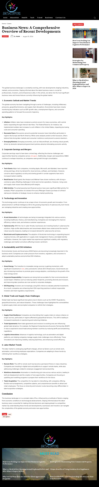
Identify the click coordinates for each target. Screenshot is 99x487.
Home (4, 24)
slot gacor (6, 417)
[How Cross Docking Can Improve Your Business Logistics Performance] (85, 35)
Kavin (18, 36)
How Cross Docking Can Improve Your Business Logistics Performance (81, 43)
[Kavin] (12, 36)
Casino (9, 24)
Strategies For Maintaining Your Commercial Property (81, 63)
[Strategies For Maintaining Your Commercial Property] (85, 55)
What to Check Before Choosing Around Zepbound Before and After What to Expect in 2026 (81, 84)
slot (10, 414)
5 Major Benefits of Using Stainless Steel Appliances (69, 469)
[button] (94, 17)
